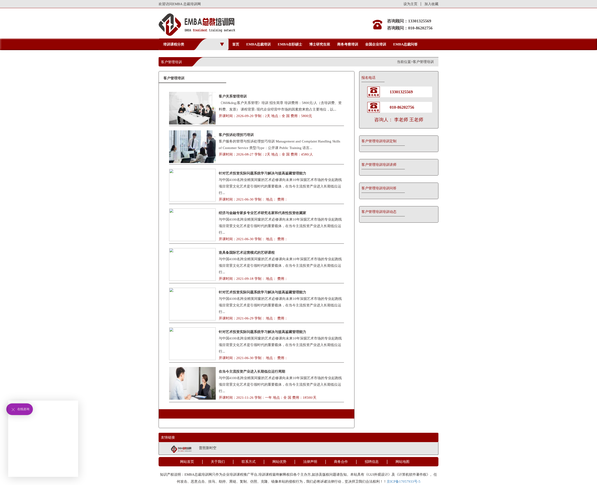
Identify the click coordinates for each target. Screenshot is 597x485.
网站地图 (403, 462)
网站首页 (187, 462)
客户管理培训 (423, 62)
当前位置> (405, 62)
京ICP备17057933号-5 (403, 481)
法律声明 (310, 462)
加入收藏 (431, 4)
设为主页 (410, 4)
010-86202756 (402, 107)
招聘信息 (372, 462)
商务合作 (341, 462)
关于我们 (218, 462)
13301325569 (401, 92)
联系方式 (249, 462)
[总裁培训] (181, 449)
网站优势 (279, 462)
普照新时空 (207, 448)
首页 (235, 44)
